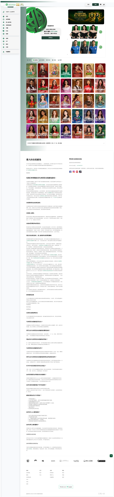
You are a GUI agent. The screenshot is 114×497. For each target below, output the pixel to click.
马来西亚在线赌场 (31, 170)
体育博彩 (28, 472)
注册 (95, 4)
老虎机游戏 (28, 477)
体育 (30, 60)
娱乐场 (36, 60)
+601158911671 (79, 165)
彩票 (60, 60)
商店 (63, 472)
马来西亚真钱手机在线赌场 (38, 258)
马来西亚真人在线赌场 (43, 245)
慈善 (63, 477)
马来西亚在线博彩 (30, 264)
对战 (55, 60)
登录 (88, 4)
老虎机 (42, 60)
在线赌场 (50, 192)
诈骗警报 (52, 477)
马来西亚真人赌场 (43, 195)
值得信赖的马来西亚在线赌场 (39, 184)
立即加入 (50, 37)
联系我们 (52, 472)
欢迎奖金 (30, 448)
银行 (40, 472)
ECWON (55, 197)
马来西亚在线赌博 (30, 240)
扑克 (49, 60)
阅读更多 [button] (28, 172)
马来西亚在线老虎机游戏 (48, 270)
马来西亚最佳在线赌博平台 (36, 281)
